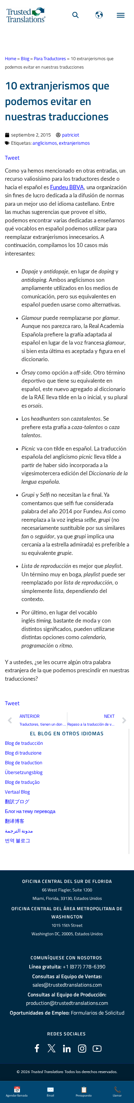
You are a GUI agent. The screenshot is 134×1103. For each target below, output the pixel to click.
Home (10, 58)
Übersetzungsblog (24, 772)
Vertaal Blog (17, 791)
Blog (25, 58)
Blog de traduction (23, 762)
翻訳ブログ (17, 801)
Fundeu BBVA (67, 187)
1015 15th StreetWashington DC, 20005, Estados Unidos (67, 929)
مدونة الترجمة (19, 830)
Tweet (12, 157)
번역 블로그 (17, 840)
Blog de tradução (22, 782)
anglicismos (45, 143)
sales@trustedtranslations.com (67, 985)
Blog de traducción (24, 743)
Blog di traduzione (23, 752)
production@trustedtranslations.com (67, 1003)
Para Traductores (50, 58)
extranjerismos (74, 143)
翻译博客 (14, 821)
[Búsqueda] (75, 15)
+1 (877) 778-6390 (84, 966)
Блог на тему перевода (30, 811)
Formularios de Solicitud (97, 1013)
